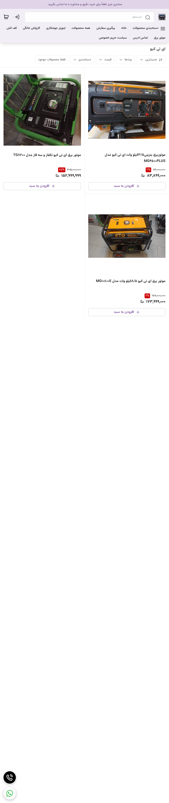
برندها (128, 59)
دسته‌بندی (85, 59)
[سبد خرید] (6, 17)
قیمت (107, 59)
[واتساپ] (10, 793)
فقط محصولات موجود (51, 59)
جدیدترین (151, 59)
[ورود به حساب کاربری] (17, 17)
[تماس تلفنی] (10, 777)
